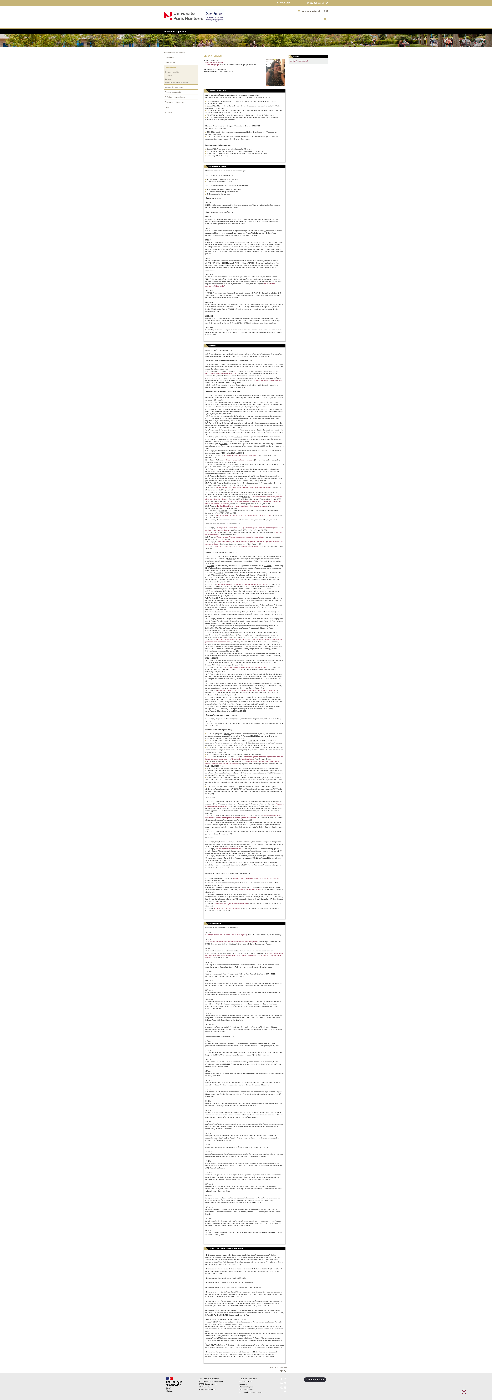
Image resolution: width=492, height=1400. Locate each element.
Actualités (168, 112)
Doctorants (168, 75)
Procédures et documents (174, 102)
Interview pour (227, 908)
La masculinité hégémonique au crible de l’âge (239, 455)
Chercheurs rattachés (172, 72)
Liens (167, 107)
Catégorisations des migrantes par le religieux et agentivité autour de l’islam (243, 488)
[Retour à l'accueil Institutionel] (174, 1384)
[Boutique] (319, 3)
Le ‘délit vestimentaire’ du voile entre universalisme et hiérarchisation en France (245, 515)
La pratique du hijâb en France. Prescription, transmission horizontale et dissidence (246, 690)
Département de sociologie (213, 62)
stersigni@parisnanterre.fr (299, 61)
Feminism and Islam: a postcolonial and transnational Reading (244, 667)
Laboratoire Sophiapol (211, 65)
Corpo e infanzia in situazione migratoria (240, 460)
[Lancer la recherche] (325, 19)
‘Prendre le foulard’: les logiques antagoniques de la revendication (239, 537)
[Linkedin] (311, 3)
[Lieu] (327, 3)
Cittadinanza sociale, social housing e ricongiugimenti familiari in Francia (241, 584)
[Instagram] (315, 3)
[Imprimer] (281, 1371)
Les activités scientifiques (174, 87)
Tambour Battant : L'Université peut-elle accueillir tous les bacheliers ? (257, 878)
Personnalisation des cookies (251, 1392)
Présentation (169, 57)
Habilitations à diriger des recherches (176, 82)
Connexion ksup (315, 1379)
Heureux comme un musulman (250, 890)
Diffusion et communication (175, 97)
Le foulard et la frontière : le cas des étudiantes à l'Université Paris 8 (239, 546)
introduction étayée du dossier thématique (267, 380)
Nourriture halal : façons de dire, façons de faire (231, 904)
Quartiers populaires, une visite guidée (229, 849)
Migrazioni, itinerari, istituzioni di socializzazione (222, 374)
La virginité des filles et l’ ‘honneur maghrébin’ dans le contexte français (242, 506)
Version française (169, 52)
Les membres (180, 52)
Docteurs (168, 79)
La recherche (170, 62)
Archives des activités (173, 92)
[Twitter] (308, 3)
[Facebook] (305, 3)
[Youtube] (323, 3)
